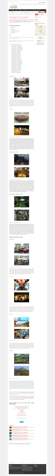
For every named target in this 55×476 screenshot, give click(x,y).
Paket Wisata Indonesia (38, 21)
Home (9, 2)
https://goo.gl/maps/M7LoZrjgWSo (16, 222)
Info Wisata (37, 20)
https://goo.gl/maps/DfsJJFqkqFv (16, 340)
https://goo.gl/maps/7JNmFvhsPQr (17, 378)
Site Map (12, 2)
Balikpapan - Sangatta (38, 17)
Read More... (24, 428)
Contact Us (17, 2)
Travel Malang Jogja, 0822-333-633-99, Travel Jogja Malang (20, 426)
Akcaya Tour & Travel (30, 20)
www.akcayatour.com (21, 414)
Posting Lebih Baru (11, 462)
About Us (15, 2)
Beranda (22, 462)
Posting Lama (32, 462)
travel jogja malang (21, 18)
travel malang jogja (25, 18)
